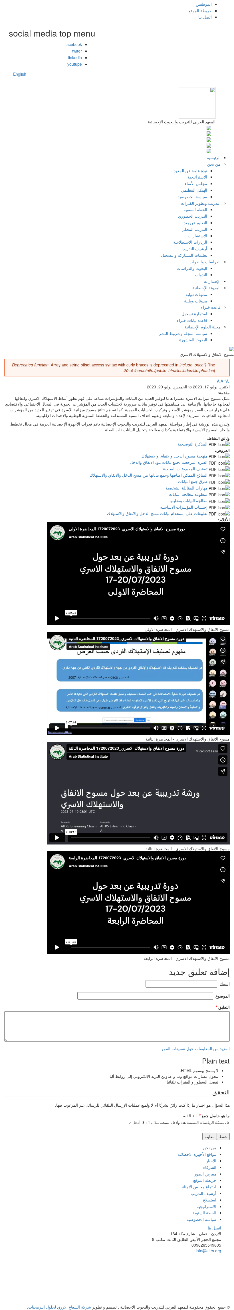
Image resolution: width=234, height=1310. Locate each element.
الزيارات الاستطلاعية (190, 242)
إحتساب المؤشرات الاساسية (183, 507)
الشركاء (209, 1167)
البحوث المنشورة (193, 339)
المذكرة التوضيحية (192, 444)
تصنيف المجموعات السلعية (185, 469)
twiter (77, 51)
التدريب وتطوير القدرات (201, 203)
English (19, 74)
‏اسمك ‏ (224, 984)
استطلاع (209, 1200)
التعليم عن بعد (195, 222)
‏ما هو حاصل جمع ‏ (214, 1115)
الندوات (201, 274)
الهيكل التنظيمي (194, 190)
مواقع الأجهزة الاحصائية (196, 1154)
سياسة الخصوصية (192, 196)
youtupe (74, 64)
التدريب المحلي (194, 229)
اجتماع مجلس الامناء (199, 1186)
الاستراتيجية (197, 177)
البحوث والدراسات (192, 268)
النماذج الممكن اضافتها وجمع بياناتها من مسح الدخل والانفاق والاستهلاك (148, 475)
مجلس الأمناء (196, 183)
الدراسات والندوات (205, 261)
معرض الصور (205, 1174)
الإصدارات (212, 281)
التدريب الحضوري (192, 216)
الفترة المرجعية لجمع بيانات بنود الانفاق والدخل (168, 462)
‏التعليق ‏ (223, 1007)
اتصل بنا (205, 17)
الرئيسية (214, 157)
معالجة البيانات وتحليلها (188, 500)
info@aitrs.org (208, 1250)
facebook (73, 44)
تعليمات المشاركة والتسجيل (184, 255)
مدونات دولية (196, 294)
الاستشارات (197, 235)
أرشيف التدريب (194, 248)
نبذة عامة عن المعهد (190, 170)
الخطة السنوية (195, 209)
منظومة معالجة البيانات (188, 494)
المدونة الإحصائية (206, 287)
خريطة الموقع (200, 10)
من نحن (214, 164)
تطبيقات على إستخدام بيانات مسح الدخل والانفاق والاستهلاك (157, 513)
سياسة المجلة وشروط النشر (183, 333)
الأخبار (211, 1160)
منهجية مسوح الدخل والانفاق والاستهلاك (174, 456)
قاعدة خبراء (211, 307)
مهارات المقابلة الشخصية (186, 488)
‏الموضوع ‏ (222, 996)
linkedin (75, 57)
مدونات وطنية (195, 301)
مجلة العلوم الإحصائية (202, 327)
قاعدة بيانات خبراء (192, 320)
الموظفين (204, 4)
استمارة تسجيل (194, 313)
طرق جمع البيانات (192, 481)
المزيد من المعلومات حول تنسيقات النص (196, 1048)
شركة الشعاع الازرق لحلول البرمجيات (59, 1307)
